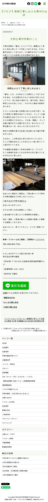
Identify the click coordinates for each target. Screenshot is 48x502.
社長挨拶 (5, 351)
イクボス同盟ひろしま (10, 389)
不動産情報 (6, 442)
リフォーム (20, 318)
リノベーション (10, 318)
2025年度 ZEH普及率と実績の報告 (15, 471)
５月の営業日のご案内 (10, 475)
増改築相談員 (7, 385)
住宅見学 (5, 406)
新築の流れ (6, 410)
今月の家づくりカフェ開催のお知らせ (15, 458)
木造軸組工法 (22, 321)
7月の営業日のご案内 (9, 466)
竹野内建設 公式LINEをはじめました (15, 393)
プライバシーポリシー (10, 418)
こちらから (40, 239)
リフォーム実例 (7, 438)
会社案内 (5, 347)
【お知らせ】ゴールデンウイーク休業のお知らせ (28, 331)
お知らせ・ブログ (15, 23)
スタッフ (5, 368)
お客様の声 (6, 360)
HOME (3, 23)
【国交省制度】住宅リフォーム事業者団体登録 (18, 381)
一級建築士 (29, 318)
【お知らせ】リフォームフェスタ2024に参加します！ (22, 328)
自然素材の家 (39, 321)
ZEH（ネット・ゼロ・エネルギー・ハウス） (17, 377)
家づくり (37, 318)
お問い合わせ (7, 398)
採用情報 (5, 372)
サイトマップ (7, 423)
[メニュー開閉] (44, 4)
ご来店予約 (6, 414)
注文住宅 (30, 321)
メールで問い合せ (11, 302)
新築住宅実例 (7, 447)
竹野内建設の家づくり (10, 356)
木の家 (13, 321)
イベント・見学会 (8, 364)
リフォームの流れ (8, 402)
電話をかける (9, 297)
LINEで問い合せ (10, 307)
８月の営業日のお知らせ (10, 462)
